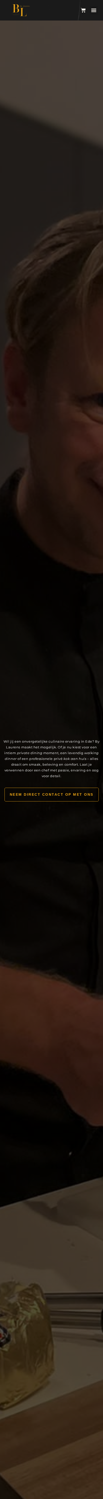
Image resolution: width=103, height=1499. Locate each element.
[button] (94, 10)
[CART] (83, 10)
